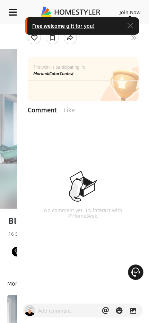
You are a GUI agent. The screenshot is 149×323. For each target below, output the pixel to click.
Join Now (130, 12)
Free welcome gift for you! (63, 25)
